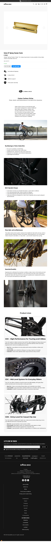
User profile (25, 484)
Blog (25, 489)
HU (42, 4)
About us (25, 486)
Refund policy (25, 529)
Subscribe (44, 447)
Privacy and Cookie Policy (25, 493)
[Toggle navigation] (46, 4)
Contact (25, 527)
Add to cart (17, 66)
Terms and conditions (25, 491)
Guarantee (25, 522)
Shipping (25, 520)
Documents (25, 524)
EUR (44, 4)
